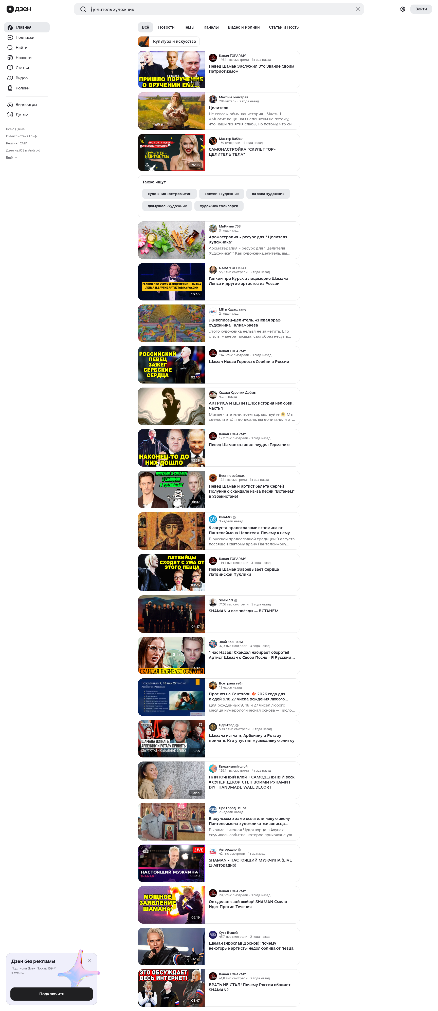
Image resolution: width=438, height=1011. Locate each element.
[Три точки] (295, 58)
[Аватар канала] (213, 58)
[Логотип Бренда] (10, 9)
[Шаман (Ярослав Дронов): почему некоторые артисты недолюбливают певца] (171, 946)
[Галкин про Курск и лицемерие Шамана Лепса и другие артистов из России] (171, 282)
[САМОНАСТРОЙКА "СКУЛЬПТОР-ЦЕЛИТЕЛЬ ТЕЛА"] (171, 152)
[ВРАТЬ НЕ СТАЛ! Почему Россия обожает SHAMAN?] (171, 988)
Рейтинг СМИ (16, 143)
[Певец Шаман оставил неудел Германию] (171, 448)
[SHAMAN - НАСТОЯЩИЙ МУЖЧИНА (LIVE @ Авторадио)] (171, 863)
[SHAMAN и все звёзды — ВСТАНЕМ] (171, 614)
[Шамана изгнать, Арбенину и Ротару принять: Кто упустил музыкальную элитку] (171, 739)
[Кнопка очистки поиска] (357, 9)
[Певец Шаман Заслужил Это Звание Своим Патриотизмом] (171, 69)
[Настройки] (402, 9)
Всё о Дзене (15, 129)
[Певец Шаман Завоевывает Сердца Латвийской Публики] (171, 573)
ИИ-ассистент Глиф (21, 136)
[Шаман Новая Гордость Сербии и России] (171, 365)
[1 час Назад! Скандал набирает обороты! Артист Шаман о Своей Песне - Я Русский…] (171, 656)
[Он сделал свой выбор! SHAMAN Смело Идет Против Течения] (171, 905)
